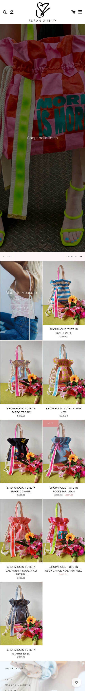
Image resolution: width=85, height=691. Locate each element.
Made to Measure (17, 685)
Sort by (73, 256)
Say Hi (9, 679)
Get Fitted (21, 308)
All (5, 256)
